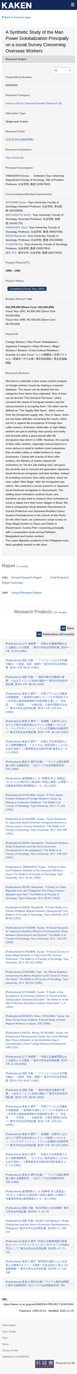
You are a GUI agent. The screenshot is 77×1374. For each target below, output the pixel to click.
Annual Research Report (26, 577)
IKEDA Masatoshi (16, 235)
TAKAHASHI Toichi (16, 227)
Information (9, 1325)
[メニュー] (72, 4)
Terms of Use (10, 1350)
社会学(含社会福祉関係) (20, 139)
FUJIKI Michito (14, 244)
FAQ (4, 1337)
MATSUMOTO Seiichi (18, 214)
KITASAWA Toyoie (16, 202)
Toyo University (15, 157)
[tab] (40, 612)
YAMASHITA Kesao (17, 175)
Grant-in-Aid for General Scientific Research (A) (34, 103)
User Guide (9, 1331)
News (5, 1344)
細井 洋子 (11, 252)
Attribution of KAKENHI (15, 1356)
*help (29, 299)
